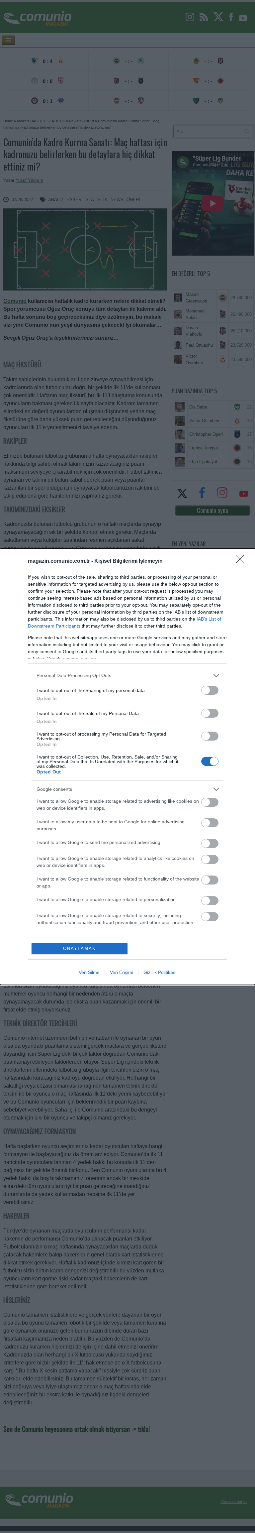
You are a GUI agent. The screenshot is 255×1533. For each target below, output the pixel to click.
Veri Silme (89, 972)
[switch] (209, 690)
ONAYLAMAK (79, 948)
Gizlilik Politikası (160, 972)
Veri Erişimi (121, 972)
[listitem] (127, 675)
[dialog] (127, 766)
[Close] (242, 561)
